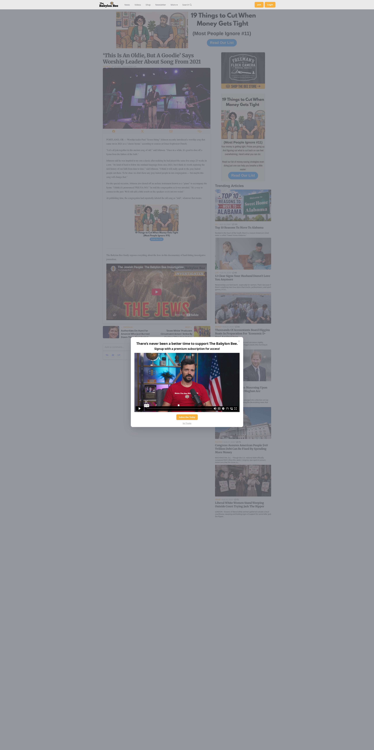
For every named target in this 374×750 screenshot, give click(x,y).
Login (270, 4)
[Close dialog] (239, 341)
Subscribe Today (187, 417)
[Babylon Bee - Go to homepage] (108, 4)
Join (259, 4)
